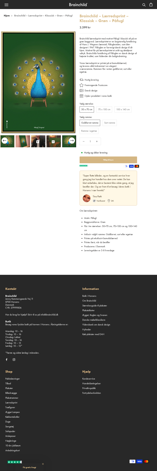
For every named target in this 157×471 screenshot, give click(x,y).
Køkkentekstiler (12, 416)
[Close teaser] (42, 463)
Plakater (9, 388)
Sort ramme (109, 122)
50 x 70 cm (86, 109)
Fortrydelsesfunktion (91, 392)
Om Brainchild (89, 300)
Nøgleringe (10, 440)
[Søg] (144, 4)
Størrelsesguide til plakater (94, 305)
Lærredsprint (11, 402)
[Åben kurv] (150, 4)
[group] (7, 141)
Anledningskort (12, 450)
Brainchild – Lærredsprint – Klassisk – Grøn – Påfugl (43, 15)
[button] (72, 140)
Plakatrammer (11, 397)
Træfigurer (10, 407)
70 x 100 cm (104, 109)
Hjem (7, 15)
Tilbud (8, 383)
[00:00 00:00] (38, 82)
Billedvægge (11, 392)
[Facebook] (6, 359)
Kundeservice (88, 378)
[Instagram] (14, 359)
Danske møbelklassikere (93, 319)
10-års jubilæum (13, 445)
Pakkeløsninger (12, 378)
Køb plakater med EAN (93, 334)
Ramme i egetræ (89, 130)
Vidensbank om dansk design (96, 324)
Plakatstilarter (88, 310)
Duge (7, 421)
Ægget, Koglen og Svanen (94, 315)
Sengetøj (9, 426)
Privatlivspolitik (89, 388)
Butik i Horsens (89, 295)
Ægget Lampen (12, 412)
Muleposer (10, 436)
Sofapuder (10, 431)
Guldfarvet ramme (89, 122)
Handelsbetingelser (91, 383)
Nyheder (86, 329)
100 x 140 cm (123, 109)
